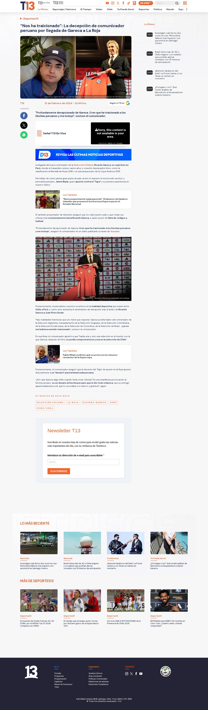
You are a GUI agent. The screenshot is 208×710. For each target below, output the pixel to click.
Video (99, 9)
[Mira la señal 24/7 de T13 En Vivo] (146, 3)
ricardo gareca (94, 402)
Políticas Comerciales (98, 679)
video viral (45, 408)
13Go (56, 687)
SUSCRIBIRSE (58, 471)
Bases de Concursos (63, 684)
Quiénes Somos (95, 673)
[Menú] (185, 3)
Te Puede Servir (125, 9)
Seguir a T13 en (117, 103)
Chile (110, 9)
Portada (57, 673)
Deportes (144, 9)
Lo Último (43, 9)
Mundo (170, 9)
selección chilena (50, 402)
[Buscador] (177, 3)
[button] (186, 9)
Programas (59, 676)
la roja (73, 402)
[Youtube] (140, 674)
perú (113, 402)
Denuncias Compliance (98, 684)
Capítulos (58, 681)
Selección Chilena (83, 165)
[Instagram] (126, 674)
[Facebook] (136, 674)
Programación (60, 679)
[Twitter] (131, 674)
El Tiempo (86, 9)
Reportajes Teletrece (64, 9)
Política (158, 9)
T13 (22, 103)
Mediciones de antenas (99, 681)
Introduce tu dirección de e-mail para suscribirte (75, 455)
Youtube (115, 231)
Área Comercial (95, 676)
